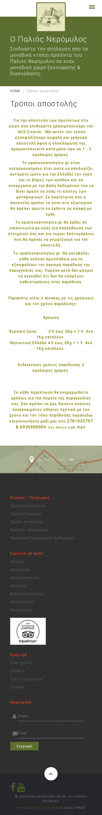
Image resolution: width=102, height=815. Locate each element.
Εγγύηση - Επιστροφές (29, 530)
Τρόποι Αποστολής (26, 522)
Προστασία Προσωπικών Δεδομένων (42, 538)
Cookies (17, 687)
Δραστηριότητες (24, 578)
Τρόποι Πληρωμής (26, 514)
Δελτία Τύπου (22, 602)
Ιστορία (16, 561)
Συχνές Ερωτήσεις (26, 679)
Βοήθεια (17, 671)
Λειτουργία (20, 570)
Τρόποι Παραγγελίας (28, 506)
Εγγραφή (24, 746)
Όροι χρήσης (21, 663)
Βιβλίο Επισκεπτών (27, 594)
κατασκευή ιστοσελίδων (42, 808)
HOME (15, 91)
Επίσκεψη (18, 586)
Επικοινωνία (21, 610)
